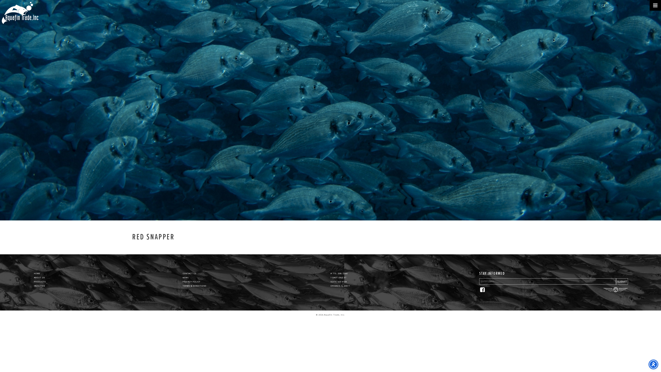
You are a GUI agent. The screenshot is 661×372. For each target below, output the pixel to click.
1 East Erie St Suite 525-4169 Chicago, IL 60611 (340, 282)
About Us (39, 278)
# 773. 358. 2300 (339, 273)
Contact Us (189, 273)
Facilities (39, 286)
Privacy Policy (191, 282)
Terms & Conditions (194, 286)
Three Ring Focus (615, 289)
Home (37, 273)
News (186, 278)
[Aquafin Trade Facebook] (483, 291)
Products (40, 282)
